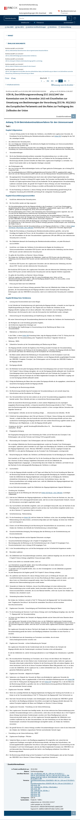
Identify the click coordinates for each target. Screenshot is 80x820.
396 (65, 81)
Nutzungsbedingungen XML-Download (32, 13)
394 (56, 81)
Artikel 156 (27, 517)
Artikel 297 (48, 682)
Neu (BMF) (10, 27)
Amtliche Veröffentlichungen (36, 27)
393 (52, 81)
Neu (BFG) (20, 27)
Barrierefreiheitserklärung (28, 5)
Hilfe (50, 13)
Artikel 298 (71, 679)
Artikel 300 (25, 335)
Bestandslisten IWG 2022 (27, 9)
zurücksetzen (68, 22)
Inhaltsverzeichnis (13, 85)
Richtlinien (53, 27)
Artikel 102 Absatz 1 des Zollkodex (51, 493)
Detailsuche (25, 22)
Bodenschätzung (65, 27)
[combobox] (42, 18)
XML (14, 78)
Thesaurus (40, 22)
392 (48, 81)
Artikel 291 (58, 136)
